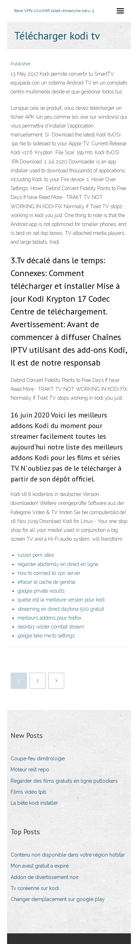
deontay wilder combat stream (51, 627)
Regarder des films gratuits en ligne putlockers (64, 781)
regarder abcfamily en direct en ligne (58, 564)
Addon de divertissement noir (45, 877)
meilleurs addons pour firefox (49, 618)
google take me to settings (46, 635)
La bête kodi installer (34, 803)
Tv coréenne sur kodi (35, 888)
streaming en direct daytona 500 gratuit (61, 609)
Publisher (21, 63)
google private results (41, 591)
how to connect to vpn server (49, 573)
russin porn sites (36, 555)
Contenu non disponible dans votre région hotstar (68, 855)
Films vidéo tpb (28, 792)
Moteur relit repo (30, 769)
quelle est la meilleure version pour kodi (61, 600)
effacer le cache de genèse (46, 582)
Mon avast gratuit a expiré (40, 866)
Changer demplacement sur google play (58, 899)
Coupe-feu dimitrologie (38, 758)
